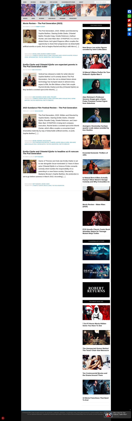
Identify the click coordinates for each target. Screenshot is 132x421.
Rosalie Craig (66, 98)
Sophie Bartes (41, 144)
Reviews (43, 53)
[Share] (129, 34)
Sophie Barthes (33, 57)
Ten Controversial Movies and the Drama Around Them (95, 374)
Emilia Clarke (48, 55)
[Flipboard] (129, 20)
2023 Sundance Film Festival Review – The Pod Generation (50, 108)
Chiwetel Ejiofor (38, 55)
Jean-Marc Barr (57, 55)
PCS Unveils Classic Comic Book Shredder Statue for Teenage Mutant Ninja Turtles (96, 231)
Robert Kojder (51, 53)
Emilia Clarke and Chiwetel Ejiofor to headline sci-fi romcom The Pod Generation (51, 152)
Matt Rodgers (37, 184)
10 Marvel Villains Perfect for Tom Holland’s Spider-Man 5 (96, 73)
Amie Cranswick (37, 97)
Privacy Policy (79, 414)
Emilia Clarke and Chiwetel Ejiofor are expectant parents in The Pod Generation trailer (50, 65)
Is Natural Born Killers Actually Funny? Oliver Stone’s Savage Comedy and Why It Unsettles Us (96, 180)
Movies (35, 53)
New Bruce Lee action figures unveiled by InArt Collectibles (95, 49)
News (38, 53)
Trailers (53, 97)
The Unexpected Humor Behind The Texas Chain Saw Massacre (96, 349)
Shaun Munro (47, 140)
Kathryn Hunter (67, 55)
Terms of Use (70, 414)
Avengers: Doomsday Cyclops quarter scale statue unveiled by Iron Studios (96, 128)
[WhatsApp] (129, 16)
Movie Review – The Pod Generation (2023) (42, 23)
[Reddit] (129, 25)
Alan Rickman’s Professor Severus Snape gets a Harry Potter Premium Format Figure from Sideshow (95, 100)
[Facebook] (129, 11)
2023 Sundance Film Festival (41, 142)
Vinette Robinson (56, 57)
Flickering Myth (66, 10)
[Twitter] (129, 29)
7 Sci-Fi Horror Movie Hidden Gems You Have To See (94, 325)
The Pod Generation (45, 57)
